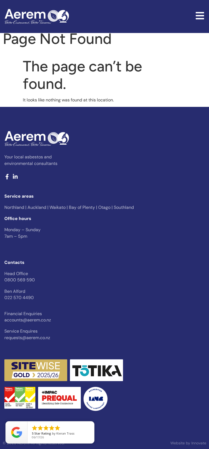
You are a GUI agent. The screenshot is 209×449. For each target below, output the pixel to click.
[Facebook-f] (7, 176)
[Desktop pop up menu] (200, 15)
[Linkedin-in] (15, 176)
